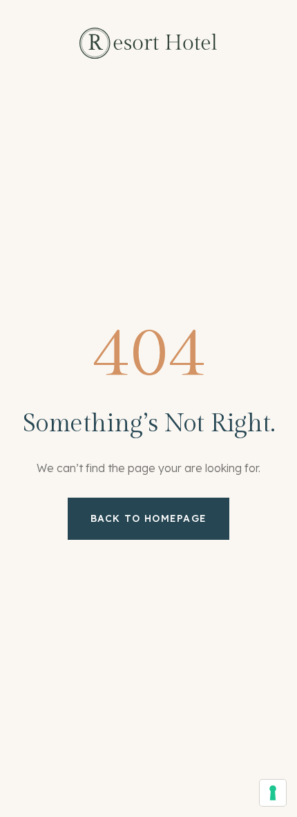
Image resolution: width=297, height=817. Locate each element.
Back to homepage (148, 518)
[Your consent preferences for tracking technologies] (273, 793)
